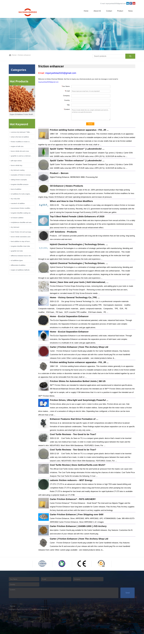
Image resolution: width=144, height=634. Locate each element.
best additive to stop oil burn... (21, 241)
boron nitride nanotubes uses (20, 236)
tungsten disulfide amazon (19, 184)
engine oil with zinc (17, 146)
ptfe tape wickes (16, 160)
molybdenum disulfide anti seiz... (22, 222)
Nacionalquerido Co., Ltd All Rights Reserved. (32, 609)
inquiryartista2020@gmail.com (116, 3)
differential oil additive (18, 265)
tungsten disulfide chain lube (20, 246)
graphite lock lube (17, 251)
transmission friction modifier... (21, 208)
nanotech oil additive (18, 203)
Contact (109, 11)
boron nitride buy (16, 165)
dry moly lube (15, 198)
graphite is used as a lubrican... (21, 156)
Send (90, 124)
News (130, 11)
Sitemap (12, 606)
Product (120, 11)
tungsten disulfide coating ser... (21, 213)
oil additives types (17, 260)
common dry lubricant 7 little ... (21, 132)
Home (86, 11)
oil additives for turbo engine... (21, 194)
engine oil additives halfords (20, 270)
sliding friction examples (19, 179)
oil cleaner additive (17, 217)
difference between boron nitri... (21, 255)
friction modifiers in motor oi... (21, 141)
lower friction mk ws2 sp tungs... (21, 232)
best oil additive (16, 189)
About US (97, 11)
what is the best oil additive (20, 137)
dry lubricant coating (17, 170)
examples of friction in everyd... (21, 175)
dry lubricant (15, 227)
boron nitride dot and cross (20, 151)
